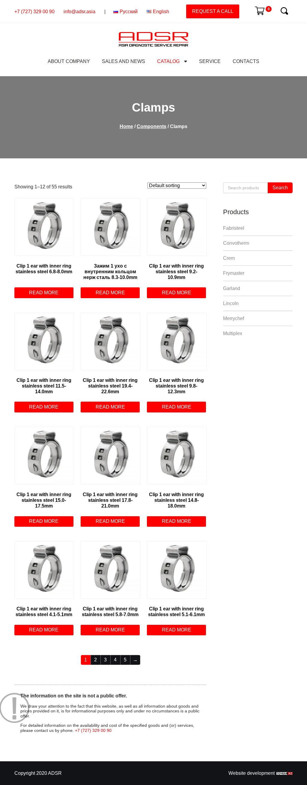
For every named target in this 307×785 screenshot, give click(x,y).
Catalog (168, 61)
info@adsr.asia (79, 11)
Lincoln (231, 303)
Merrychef (233, 318)
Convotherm (236, 243)
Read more (43, 292)
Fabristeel (233, 228)
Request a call (212, 11)
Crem (229, 258)
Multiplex (232, 333)
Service (210, 61)
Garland (231, 288)
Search (280, 187)
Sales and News (123, 61)
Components (151, 126)
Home (126, 126)
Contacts (246, 61)
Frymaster (233, 273)
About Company (69, 61)
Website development (251, 773)
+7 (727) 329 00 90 (34, 11)
